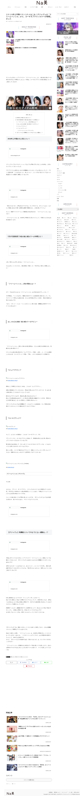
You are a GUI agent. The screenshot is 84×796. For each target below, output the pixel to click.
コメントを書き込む (29, 780)
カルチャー (59, 175)
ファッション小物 (62, 190)
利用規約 (51, 792)
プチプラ (18, 656)
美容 (58, 168)
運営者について (57, 792)
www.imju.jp (11, 467)
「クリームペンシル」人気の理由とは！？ (28, 122)
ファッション (60, 181)
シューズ (60, 185)
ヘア (58, 194)
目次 (27, 114)
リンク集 (70, 792)
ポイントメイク (24, 656)
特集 (58, 200)
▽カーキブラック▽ (22, 128)
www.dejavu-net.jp (12, 380)
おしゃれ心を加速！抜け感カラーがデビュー (28, 124)
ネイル (58, 179)
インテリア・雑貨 (61, 173)
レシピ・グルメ (60, 196)
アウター (60, 183)
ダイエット (59, 170)
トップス (60, 187)
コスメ (8, 656)
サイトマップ (64, 792)
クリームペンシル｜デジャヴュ (26, 130)
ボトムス (60, 192)
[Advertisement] (29, 65)
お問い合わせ (76, 792)
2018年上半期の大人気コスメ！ (23, 117)
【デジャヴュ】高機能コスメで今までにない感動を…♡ (29, 132)
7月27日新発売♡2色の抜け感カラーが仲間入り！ (28, 119)
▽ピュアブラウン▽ (22, 126)
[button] (77, 14)
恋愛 (58, 198)
